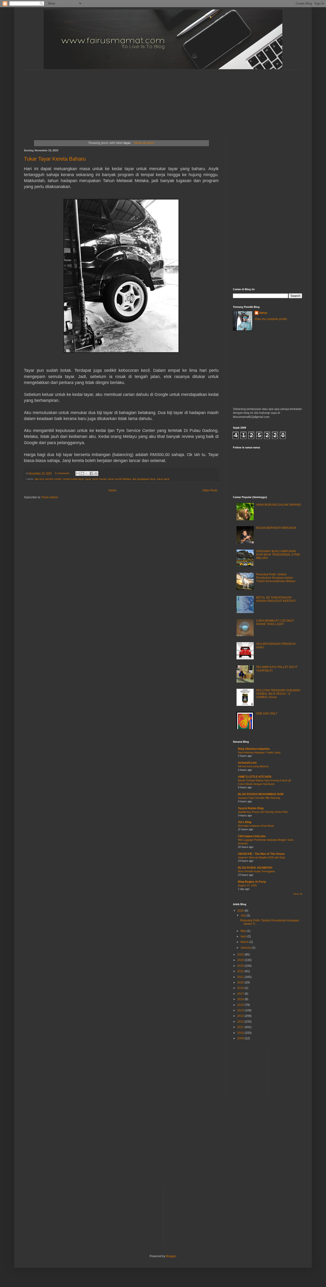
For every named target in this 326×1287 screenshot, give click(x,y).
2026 (241, 910)
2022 (241, 971)
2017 (241, 993)
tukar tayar (163, 479)
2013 (241, 1016)
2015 (241, 1005)
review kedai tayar (73, 479)
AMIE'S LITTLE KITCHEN (254, 776)
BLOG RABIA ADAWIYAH (255, 867)
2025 (241, 954)
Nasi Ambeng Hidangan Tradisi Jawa (259, 752)
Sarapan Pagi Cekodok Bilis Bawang (259, 797)
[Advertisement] (139, 99)
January (246, 947)
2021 (241, 977)
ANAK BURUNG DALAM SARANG (278, 504)
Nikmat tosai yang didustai (253, 766)
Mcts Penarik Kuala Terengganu (256, 871)
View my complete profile (271, 319)
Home (112, 490)
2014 (241, 1010)
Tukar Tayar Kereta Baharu (55, 159)
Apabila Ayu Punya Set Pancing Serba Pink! (263, 811)
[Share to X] (86, 473)
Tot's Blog (244, 822)
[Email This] (77, 473)
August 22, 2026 (247, 885)
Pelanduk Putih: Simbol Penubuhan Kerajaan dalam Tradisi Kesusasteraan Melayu (275, 578)
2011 (241, 1027)
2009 (241, 1038)
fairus (263, 313)
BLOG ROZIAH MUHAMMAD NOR (261, 794)
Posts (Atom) (50, 497)
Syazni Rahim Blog (250, 808)
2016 (241, 999)
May (244, 931)
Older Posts (209, 490)
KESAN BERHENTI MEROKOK (276, 528)
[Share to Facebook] (91, 473)
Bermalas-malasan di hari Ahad (256, 825)
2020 (241, 982)
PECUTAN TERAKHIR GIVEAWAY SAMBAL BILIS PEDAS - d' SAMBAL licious (278, 694)
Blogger (171, 1256)
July (244, 915)
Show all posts (144, 143)
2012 (241, 1021)
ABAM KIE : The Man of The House (261, 854)
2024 (241, 960)
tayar (88, 479)
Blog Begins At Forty (252, 881)
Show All (298, 894)
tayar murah (99, 479)
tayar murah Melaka (119, 479)
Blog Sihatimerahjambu (254, 749)
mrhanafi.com (247, 762)
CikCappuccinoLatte (252, 836)
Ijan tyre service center (48, 479)
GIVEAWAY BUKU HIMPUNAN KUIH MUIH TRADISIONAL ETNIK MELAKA (278, 555)
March (245, 942)
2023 (241, 965)
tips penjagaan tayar (144, 479)
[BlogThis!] (82, 473)
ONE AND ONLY (266, 713)
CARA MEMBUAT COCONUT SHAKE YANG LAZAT (275, 622)
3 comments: (63, 473)
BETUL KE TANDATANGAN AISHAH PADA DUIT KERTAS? (276, 599)
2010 (241, 1033)
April (244, 936)
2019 (241, 988)
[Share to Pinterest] (96, 473)
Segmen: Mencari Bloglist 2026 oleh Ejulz (261, 857)
